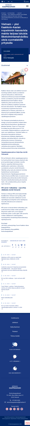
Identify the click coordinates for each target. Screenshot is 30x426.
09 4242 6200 (16, 400)
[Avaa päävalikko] (27, 6)
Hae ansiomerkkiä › (15, 373)
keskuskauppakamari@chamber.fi (16, 402)
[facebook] (13, 246)
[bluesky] (21, 246)
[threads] (25, 246)
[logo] (8, 5)
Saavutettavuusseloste (9, 417)
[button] (26, 1)
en (8, 1)
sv (11, 1)
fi (4, 1)
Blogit (20, 13)
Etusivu (3, 13)
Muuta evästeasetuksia (22, 418)
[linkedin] (19, 246)
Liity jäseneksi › (15, 361)
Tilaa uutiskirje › (15, 349)
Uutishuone (11, 13)
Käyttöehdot (14, 418)
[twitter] (16, 246)
